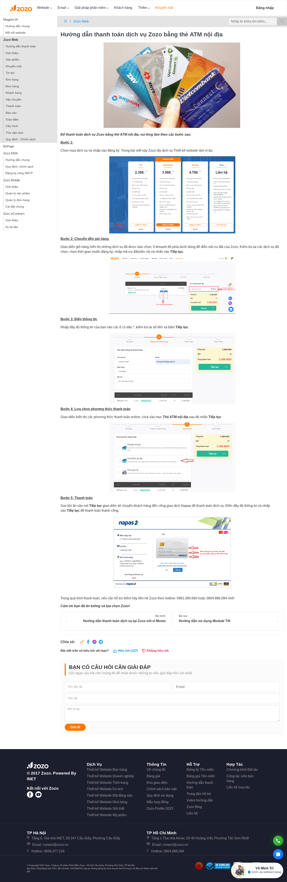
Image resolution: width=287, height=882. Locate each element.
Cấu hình (12, 126)
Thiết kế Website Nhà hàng (107, 802)
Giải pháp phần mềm (91, 7)
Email (62, 7)
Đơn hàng (12, 86)
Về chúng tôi (156, 769)
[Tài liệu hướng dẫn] (66, 21)
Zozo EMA (10, 153)
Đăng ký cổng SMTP (19, 173)
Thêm (143, 7)
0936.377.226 (54, 851)
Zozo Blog (194, 807)
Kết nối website (15, 32)
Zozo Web (10, 39)
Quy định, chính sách (19, 166)
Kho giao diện (157, 782)
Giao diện (12, 119)
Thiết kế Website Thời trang (107, 782)
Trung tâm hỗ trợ (199, 794)
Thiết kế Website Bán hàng (107, 769)
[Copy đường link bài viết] (81, 641)
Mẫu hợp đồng (158, 802)
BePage (8, 146)
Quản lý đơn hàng (17, 200)
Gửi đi (75, 727)
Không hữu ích (157, 650)
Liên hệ (192, 813)
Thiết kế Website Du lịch (105, 789)
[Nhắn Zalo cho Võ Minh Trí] (278, 854)
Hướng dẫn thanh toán (21, 46)
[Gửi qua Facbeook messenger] (94, 641)
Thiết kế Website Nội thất (105, 808)
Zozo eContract (13, 213)
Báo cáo (11, 112)
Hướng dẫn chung (17, 26)
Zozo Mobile (11, 180)
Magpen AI (10, 19)
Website (43, 7)
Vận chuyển (13, 99)
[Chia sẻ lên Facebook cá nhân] (87, 641)
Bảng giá (153, 776)
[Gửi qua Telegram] (100, 641)
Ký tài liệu (11, 227)
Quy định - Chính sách (21, 139)
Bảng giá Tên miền (201, 776)
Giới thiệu (12, 53)
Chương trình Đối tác (242, 769)
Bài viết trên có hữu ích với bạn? (85, 650)
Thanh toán (13, 106)
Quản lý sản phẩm (17, 193)
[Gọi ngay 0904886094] (278, 841)
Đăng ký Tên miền (200, 769)
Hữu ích (127, 650)
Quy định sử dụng (160, 795)
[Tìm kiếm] (282, 21)
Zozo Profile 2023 (160, 808)
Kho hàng (12, 79)
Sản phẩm (12, 59)
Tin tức (10, 72)
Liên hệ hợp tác (238, 787)
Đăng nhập (265, 8)
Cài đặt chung (14, 206)
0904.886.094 (174, 851)
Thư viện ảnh (14, 132)
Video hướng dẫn (200, 800)
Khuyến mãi (164, 7)
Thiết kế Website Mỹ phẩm (106, 815)
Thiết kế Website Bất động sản (109, 795)
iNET (31, 779)
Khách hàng (123, 7)
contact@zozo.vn (55, 844)
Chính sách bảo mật (161, 789)
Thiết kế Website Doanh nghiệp (110, 776)
